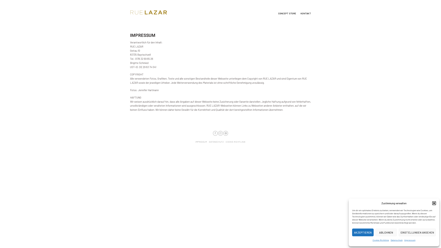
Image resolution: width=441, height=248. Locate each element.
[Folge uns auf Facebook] (215, 133)
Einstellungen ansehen (417, 232)
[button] (434, 203)
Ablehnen (386, 232)
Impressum (410, 240)
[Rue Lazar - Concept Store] (148, 12)
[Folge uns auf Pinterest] (225, 133)
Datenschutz (397, 240)
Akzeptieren (363, 232)
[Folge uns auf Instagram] (220, 133)
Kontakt (306, 13)
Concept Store (287, 13)
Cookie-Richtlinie (381, 240)
